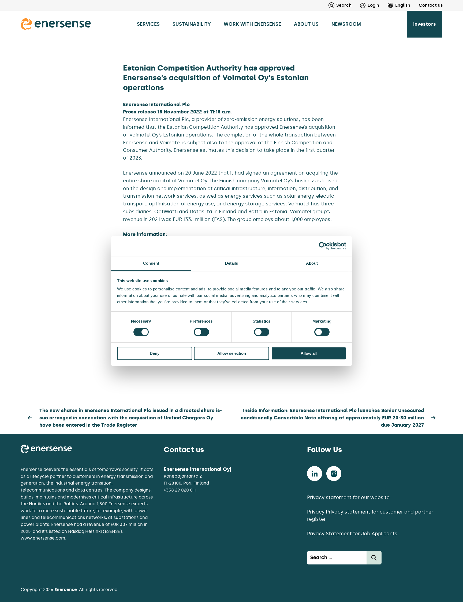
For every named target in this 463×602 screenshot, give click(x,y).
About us (306, 24)
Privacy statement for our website (348, 497)
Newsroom (346, 24)
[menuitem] (365, 5)
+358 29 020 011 (180, 490)
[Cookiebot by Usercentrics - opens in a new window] (322, 246)
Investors (424, 24)
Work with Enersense (252, 24)
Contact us (431, 5)
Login (373, 5)
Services (148, 24)
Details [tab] (231, 263)
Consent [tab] (151, 263)
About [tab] (312, 263)
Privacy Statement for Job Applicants (352, 534)
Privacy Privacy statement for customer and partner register (370, 515)
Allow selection (231, 353)
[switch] (201, 332)
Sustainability (192, 24)
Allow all (309, 353)
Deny (154, 353)
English (402, 5)
